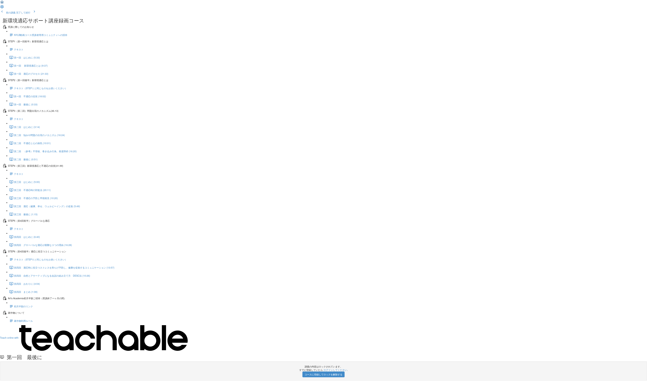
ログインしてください (335, 370)
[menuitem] (2, 7)
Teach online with (9, 337)
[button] (2, 3)
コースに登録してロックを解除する (323, 374)
